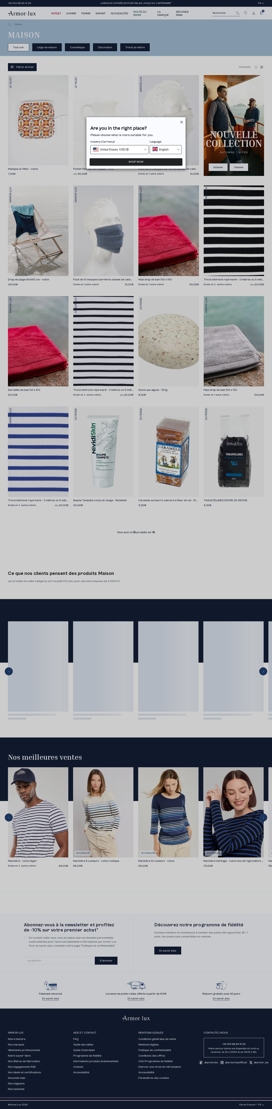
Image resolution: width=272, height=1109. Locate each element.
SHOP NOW (136, 161)
